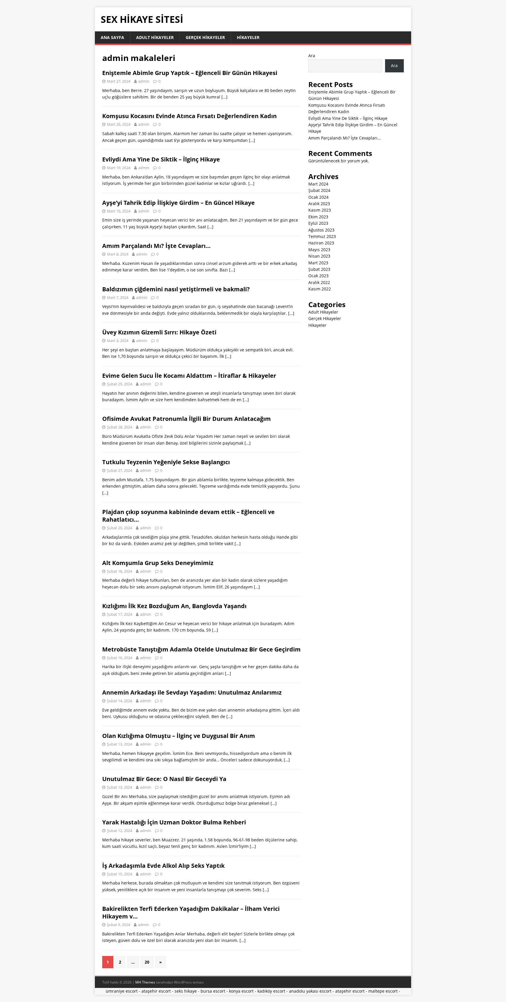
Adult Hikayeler (155, 37)
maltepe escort (383, 991)
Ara (311, 55)
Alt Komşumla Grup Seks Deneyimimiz (157, 563)
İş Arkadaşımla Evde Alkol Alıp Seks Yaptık (163, 866)
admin (143, 81)
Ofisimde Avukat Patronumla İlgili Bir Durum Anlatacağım (186, 419)
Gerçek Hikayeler (205, 37)
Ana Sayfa (112, 37)
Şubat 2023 (319, 269)
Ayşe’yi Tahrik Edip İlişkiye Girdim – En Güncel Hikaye (178, 203)
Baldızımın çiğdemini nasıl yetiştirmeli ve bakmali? (176, 289)
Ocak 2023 (318, 275)
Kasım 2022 (319, 289)
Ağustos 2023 (321, 230)
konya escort (241, 991)
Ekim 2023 (318, 217)
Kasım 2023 (319, 210)
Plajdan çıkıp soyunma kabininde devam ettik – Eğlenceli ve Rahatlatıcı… (188, 515)
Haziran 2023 (321, 243)
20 (147, 962)
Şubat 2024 (319, 190)
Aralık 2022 (319, 282)
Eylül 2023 (318, 223)
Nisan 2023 (319, 256)
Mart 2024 (318, 184)
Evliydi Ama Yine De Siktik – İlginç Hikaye (161, 159)
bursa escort (213, 991)
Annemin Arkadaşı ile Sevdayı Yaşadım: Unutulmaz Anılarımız (192, 692)
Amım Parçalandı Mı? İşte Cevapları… (156, 246)
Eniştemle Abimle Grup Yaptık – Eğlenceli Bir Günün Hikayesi (189, 73)
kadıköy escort (271, 991)
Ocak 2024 (318, 197)
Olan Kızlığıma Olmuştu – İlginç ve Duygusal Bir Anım (178, 736)
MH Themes (145, 982)
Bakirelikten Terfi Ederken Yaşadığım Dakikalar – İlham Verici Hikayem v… (191, 912)
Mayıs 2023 (319, 249)
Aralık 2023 (319, 203)
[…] (224, 97)
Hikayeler (248, 37)
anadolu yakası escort (310, 991)
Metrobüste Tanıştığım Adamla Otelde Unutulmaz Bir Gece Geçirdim (201, 649)
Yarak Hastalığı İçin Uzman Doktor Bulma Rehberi (174, 822)
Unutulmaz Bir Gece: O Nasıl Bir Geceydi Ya (164, 779)
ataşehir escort (156, 991)
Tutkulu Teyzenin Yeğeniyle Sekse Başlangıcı (166, 462)
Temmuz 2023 (322, 236)
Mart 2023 (318, 263)
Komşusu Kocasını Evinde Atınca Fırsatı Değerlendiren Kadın (189, 116)
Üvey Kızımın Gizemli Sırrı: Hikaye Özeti (159, 332)
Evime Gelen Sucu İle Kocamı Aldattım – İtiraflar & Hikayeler (189, 376)
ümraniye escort (122, 991)
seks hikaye (186, 991)
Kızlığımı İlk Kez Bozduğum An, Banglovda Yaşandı (174, 606)
